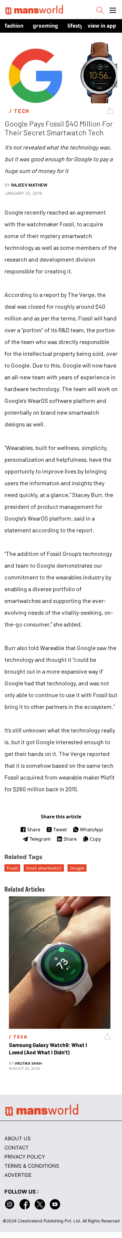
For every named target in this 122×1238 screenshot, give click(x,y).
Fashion (14, 25)
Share (33, 829)
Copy (95, 839)
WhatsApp (91, 829)
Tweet (60, 829)
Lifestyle (77, 25)
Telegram (40, 839)
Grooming (45, 25)
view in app (102, 25)
